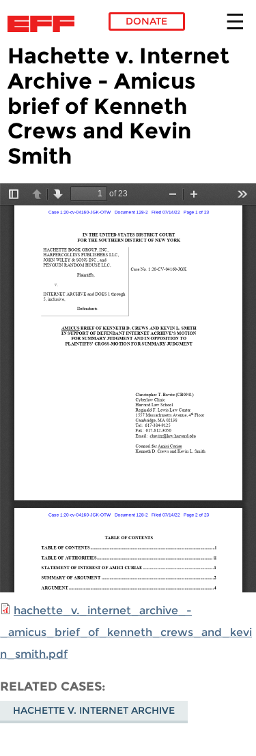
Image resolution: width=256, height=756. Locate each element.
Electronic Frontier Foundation (45, 24)
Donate (146, 21)
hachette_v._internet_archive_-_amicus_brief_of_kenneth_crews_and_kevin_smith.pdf (126, 632)
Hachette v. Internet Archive (94, 710)
